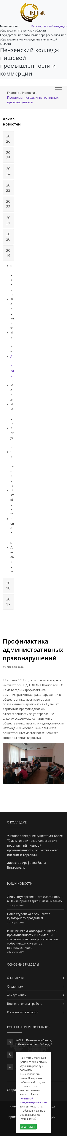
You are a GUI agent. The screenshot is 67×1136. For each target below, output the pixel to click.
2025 (8, 155)
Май (11, 390)
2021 (8, 220)
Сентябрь (12, 466)
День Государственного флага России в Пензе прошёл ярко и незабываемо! (34, 899)
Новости (28, 93)
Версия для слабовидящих (49, 26)
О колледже (15, 978)
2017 (8, 602)
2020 (8, 236)
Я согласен (28, 1126)
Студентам (15, 986)
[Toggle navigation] (58, 87)
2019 (8, 253)
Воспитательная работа (24, 1004)
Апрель (12, 366)
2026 (8, 139)
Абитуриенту (16, 995)
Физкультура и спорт (22, 1012)
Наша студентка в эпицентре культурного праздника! (28, 916)
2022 (8, 204)
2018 (8, 585)
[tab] (8, 138)
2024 (8, 171)
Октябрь (12, 499)
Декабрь (12, 556)
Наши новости (20, 883)
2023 (8, 188)
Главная (13, 93)
